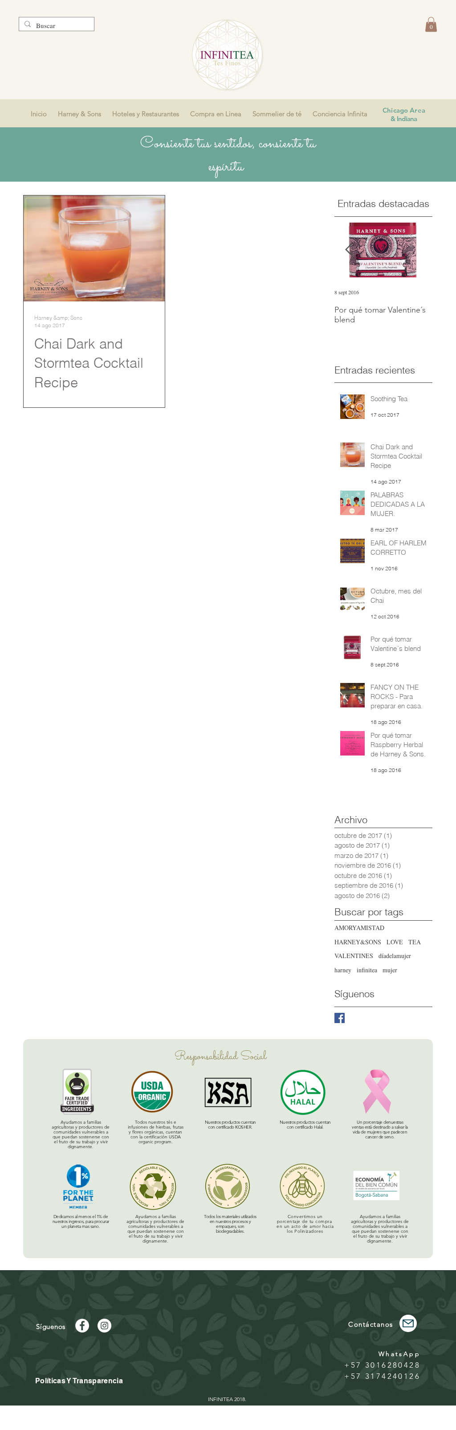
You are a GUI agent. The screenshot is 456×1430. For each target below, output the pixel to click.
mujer (390, 970)
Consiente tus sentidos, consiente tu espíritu (228, 155)
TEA (414, 942)
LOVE (395, 942)
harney (342, 970)
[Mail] (408, 1323)
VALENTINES (353, 955)
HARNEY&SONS (357, 942)
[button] (431, 24)
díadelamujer (395, 955)
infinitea (367, 970)
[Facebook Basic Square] (339, 1018)
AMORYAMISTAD (359, 927)
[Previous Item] (349, 250)
